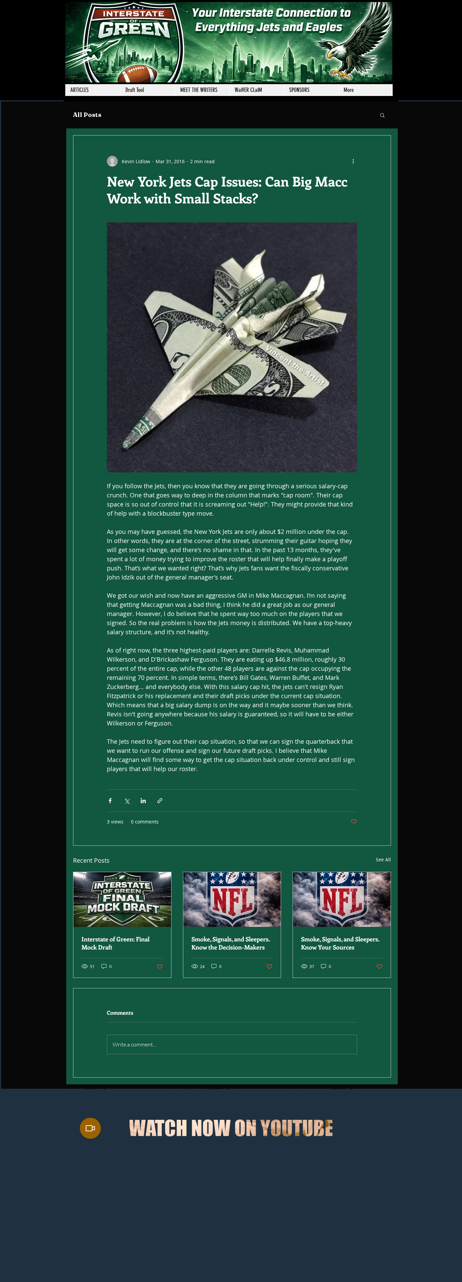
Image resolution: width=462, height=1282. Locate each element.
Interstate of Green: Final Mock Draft (115, 943)
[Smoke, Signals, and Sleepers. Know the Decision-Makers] (232, 899)
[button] (202, 90)
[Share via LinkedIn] (143, 800)
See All (383, 859)
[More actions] (353, 161)
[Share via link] (160, 800)
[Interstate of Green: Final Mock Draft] (122, 899)
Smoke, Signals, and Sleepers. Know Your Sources (340, 943)
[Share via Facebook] (110, 800)
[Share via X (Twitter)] (126, 800)
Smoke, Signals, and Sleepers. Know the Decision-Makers (230, 943)
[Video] (90, 1128)
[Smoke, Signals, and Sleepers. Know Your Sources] (342, 899)
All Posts (87, 115)
